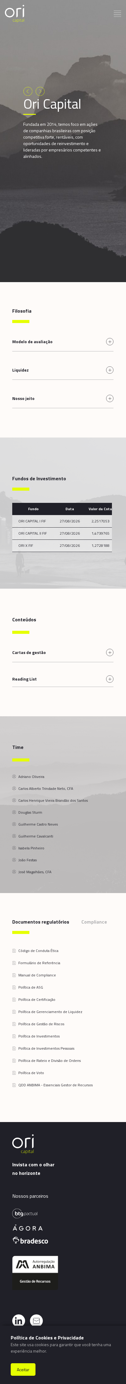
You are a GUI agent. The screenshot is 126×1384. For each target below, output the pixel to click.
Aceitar (23, 1369)
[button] (35, 950)
